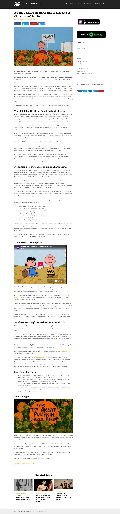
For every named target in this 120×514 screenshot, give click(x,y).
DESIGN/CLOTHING (82, 46)
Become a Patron (99, 3)
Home (65, 3)
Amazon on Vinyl (66, 351)
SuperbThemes (43, 511)
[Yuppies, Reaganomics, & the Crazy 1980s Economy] (23, 484)
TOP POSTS (80, 63)
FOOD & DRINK (81, 48)
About (71, 3)
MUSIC (78, 53)
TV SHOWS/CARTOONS (28, 463)
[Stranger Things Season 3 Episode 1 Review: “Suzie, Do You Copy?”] (63, 483)
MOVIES (79, 51)
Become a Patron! (82, 12)
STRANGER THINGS (82, 61)
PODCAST (79, 56)
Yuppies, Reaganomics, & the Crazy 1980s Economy (23, 497)
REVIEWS (17, 463)
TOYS (78, 66)
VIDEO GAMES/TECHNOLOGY (85, 74)
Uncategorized (81, 71)
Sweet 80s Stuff (87, 3)
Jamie (17, 20)
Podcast (78, 3)
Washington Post (41, 357)
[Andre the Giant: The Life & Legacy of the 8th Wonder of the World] (43, 484)
